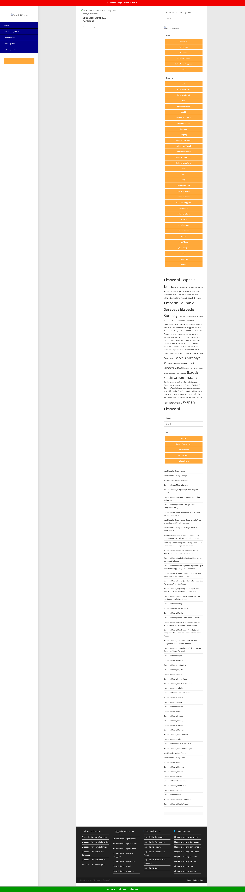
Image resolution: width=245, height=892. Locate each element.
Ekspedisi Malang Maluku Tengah (176, 804)
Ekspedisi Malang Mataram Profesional (178, 683)
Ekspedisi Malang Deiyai (173, 674)
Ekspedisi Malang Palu (183, 866)
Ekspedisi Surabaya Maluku (94, 860)
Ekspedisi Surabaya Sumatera (94, 837)
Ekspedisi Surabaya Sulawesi (94, 847)
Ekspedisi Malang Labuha (173, 707)
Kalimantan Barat (183, 140)
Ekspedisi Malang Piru (172, 762)
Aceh (183, 84)
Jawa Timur (183, 242)
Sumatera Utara (183, 89)
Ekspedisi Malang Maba (173, 702)
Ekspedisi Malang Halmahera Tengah (178, 748)
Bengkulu (183, 129)
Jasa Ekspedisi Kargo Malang (175, 471)
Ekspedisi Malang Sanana (173, 697)
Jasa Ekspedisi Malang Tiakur (174, 757)
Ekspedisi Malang (172, 298)
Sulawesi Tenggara (183, 202)
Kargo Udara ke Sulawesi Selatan (180, 397)
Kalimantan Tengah (183, 146)
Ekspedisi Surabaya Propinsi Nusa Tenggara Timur (183, 340)
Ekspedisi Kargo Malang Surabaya (176, 485)
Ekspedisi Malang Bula (172, 795)
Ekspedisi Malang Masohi (173, 771)
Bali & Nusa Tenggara (183, 64)
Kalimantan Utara (183, 163)
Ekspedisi (172, 279)
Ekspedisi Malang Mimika (173, 613)
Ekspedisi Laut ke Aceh (179, 287)
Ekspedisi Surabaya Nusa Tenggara (179, 327)
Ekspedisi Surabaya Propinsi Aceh (181, 334)
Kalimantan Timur (183, 157)
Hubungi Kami (183, 461)
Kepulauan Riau (183, 106)
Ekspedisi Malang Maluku (124, 861)
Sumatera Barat (183, 95)
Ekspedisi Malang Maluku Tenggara (177, 799)
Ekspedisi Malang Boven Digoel (175, 679)
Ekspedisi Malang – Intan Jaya (175, 665)
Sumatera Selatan (183, 118)
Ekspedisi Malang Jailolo (173, 711)
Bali (183, 168)
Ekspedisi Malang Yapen (173, 656)
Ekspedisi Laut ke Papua (173, 291)
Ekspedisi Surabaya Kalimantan (95, 842)
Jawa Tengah (184, 248)
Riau (183, 101)
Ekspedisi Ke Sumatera (153, 837)
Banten (183, 265)
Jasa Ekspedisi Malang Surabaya (176, 480)
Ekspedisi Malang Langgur (174, 776)
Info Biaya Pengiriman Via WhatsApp (122, 889)
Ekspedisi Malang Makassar (186, 837)
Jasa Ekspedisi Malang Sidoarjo (175, 475)
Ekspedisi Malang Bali (122, 866)
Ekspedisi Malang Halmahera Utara (177, 734)
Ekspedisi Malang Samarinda (186, 851)
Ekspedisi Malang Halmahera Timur (177, 744)
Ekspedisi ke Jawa (151, 868)
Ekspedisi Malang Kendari (185, 861)
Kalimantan (183, 47)
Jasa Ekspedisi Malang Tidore (175, 753)
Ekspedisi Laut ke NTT (195, 287)
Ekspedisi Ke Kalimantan (154, 842)
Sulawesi (183, 52)
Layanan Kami (183, 449)
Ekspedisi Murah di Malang (191, 298)
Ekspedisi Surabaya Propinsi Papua (177, 343)
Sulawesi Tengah (183, 191)
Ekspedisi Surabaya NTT (195, 324)
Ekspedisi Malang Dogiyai (173, 669)
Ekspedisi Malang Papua (123, 871)
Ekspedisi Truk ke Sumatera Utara (183, 391)
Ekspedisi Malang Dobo (173, 790)
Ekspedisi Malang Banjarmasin (187, 847)
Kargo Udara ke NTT (181, 394)
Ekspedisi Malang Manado (185, 856)
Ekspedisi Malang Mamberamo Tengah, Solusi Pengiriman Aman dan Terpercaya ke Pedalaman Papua (182, 633)
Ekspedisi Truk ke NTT (192, 385)
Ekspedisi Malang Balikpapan (186, 842)
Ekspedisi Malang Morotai (173, 730)
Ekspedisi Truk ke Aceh (176, 385)
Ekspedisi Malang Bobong (173, 720)
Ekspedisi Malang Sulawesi (124, 848)
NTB (183, 174)
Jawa (184, 69)
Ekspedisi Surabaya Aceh (188, 316)
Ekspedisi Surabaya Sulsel (177, 373)
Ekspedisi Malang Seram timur (175, 781)
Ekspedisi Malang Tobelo (173, 688)
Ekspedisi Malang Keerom (173, 660)
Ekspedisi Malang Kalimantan (125, 843)
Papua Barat (184, 231)
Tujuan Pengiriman (183, 444)
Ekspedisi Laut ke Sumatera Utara (183, 294)
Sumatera (183, 41)
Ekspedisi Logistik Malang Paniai (176, 608)
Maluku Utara (183, 225)
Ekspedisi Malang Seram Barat (175, 785)
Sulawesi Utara (183, 214)
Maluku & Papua (183, 58)
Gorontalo (183, 208)
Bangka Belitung (183, 123)
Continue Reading (90, 27)
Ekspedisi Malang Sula (172, 739)
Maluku (184, 219)
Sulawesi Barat (183, 197)
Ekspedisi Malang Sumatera (125, 838)
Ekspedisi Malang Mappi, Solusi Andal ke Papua (182, 617)
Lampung (183, 134)
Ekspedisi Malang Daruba (173, 716)
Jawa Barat (183, 259)
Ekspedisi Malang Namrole (174, 767)
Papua (183, 236)
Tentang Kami (183, 455)
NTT (183, 180)
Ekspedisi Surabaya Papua (93, 864)
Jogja (184, 253)
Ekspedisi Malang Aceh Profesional (177, 693)
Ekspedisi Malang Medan (185, 871)
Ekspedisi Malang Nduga (173, 604)
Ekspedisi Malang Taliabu (173, 725)
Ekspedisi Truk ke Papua (173, 388)
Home (183, 438)
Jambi (183, 112)
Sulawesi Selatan (183, 185)
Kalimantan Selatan (183, 151)
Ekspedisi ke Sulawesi (153, 847)
